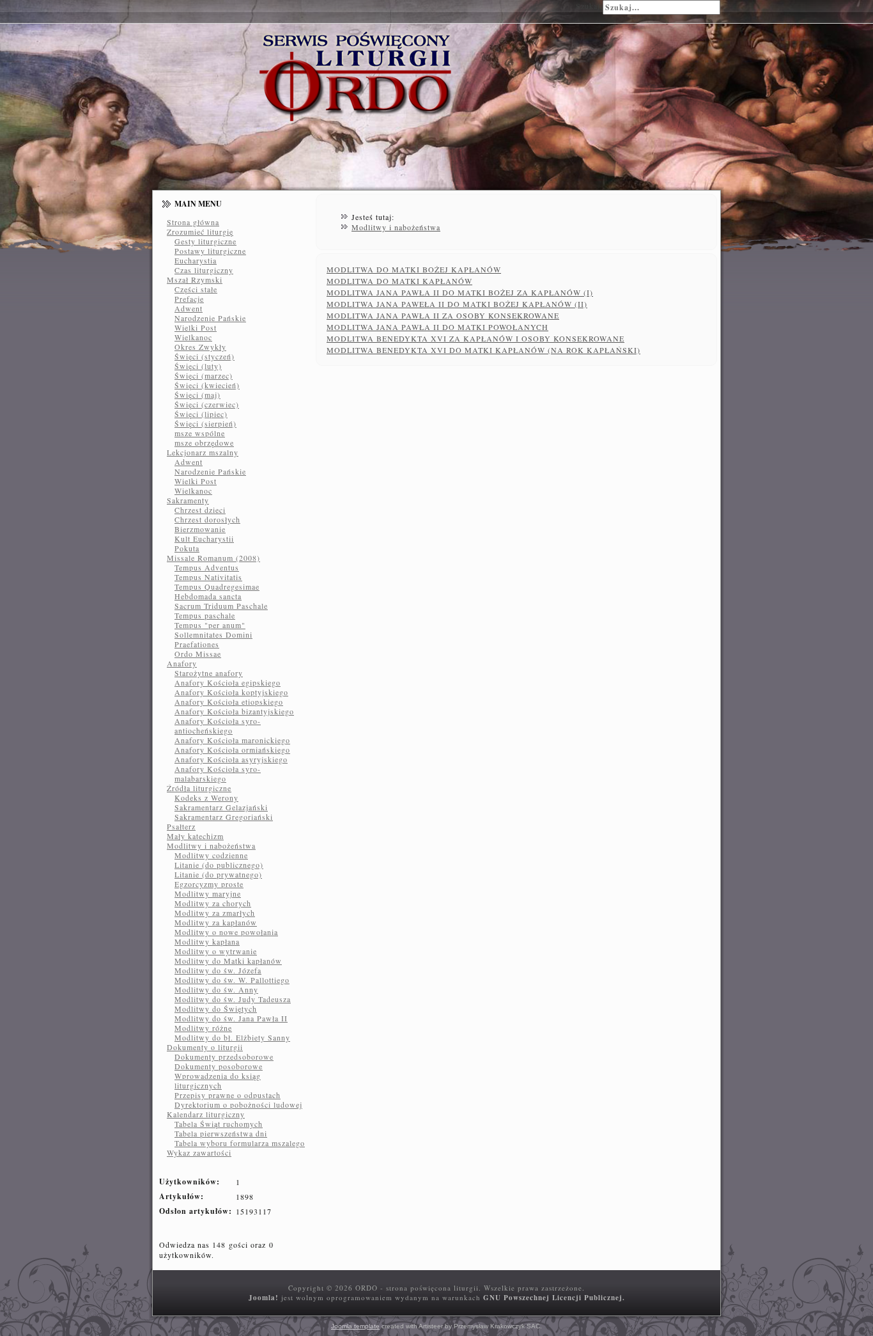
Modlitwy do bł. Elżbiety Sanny (232, 1037)
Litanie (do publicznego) (218, 865)
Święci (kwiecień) (207, 385)
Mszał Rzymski (194, 279)
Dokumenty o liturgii (205, 1047)
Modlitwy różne (203, 1028)
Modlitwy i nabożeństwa (211, 845)
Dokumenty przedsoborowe (224, 1056)
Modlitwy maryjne (207, 893)
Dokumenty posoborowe (218, 1066)
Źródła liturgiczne (199, 788)
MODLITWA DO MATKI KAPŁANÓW (399, 281)
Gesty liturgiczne (205, 241)
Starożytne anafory (208, 673)
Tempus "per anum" (209, 625)
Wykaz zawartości (199, 1152)
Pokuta (186, 548)
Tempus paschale (204, 615)
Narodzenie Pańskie (210, 318)
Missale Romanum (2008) (213, 558)
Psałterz (181, 826)
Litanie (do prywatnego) (218, 874)
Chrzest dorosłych (207, 519)
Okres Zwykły (200, 347)
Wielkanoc (193, 337)
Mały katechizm (195, 836)
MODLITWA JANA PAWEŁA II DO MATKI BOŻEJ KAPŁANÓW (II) (457, 304)
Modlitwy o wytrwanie (215, 951)
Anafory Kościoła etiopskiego (228, 701)
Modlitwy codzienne (211, 855)
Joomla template (355, 1326)
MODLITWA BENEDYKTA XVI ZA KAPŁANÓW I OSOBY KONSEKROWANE (475, 338)
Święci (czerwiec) (206, 404)
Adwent (188, 308)
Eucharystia (195, 260)
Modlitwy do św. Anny (216, 989)
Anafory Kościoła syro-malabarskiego (217, 773)
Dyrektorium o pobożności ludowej (238, 1104)
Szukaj (588, 6)
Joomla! (264, 1298)
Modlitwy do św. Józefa (217, 970)
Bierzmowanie (200, 529)
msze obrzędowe (204, 442)
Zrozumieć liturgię (200, 231)
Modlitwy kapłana (207, 941)
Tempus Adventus (206, 567)
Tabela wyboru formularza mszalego (239, 1143)
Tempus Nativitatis (208, 577)
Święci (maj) (197, 394)
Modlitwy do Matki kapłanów (228, 960)
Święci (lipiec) (201, 414)
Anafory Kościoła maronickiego (232, 740)
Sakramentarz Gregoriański (223, 817)
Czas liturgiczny (203, 270)
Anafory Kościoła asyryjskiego (231, 759)
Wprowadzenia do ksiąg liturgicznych (217, 1080)
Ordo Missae (197, 653)
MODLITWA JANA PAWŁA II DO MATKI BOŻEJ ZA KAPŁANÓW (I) (460, 292)
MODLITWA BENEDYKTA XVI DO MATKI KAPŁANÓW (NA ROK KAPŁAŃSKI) (483, 350)
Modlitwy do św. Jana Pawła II (231, 1018)
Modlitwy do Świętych (215, 1008)
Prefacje (189, 299)
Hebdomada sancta (208, 596)
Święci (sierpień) (205, 423)
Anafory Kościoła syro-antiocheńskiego (217, 725)
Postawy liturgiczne (210, 251)
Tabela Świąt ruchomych (218, 1124)
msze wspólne (199, 433)
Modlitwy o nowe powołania (226, 932)
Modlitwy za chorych (212, 903)
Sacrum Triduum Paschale (221, 606)
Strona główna (193, 222)
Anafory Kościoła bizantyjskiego (234, 711)
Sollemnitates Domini (213, 634)
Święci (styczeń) (204, 356)
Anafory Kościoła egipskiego (227, 682)
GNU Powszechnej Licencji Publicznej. (554, 1298)
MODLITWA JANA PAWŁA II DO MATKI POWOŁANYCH (437, 327)
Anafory (182, 663)
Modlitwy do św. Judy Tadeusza (232, 999)
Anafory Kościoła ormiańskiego (232, 749)
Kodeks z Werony (206, 797)
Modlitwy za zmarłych (214, 913)
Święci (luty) (198, 366)
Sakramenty (188, 500)
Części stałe (195, 289)
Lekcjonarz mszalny (202, 452)
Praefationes (196, 644)
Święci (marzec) (203, 375)
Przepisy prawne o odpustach (227, 1095)
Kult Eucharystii (204, 538)
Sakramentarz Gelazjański (221, 807)
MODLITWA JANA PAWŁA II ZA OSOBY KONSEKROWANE (443, 315)
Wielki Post (195, 327)
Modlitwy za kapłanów (215, 922)
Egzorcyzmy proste (208, 884)
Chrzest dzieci (200, 510)
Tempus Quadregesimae (216, 586)
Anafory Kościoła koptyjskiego (231, 692)
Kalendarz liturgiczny (206, 1114)
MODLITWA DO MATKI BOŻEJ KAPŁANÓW (414, 269)
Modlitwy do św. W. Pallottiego (232, 980)
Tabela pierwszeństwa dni (220, 1133)
